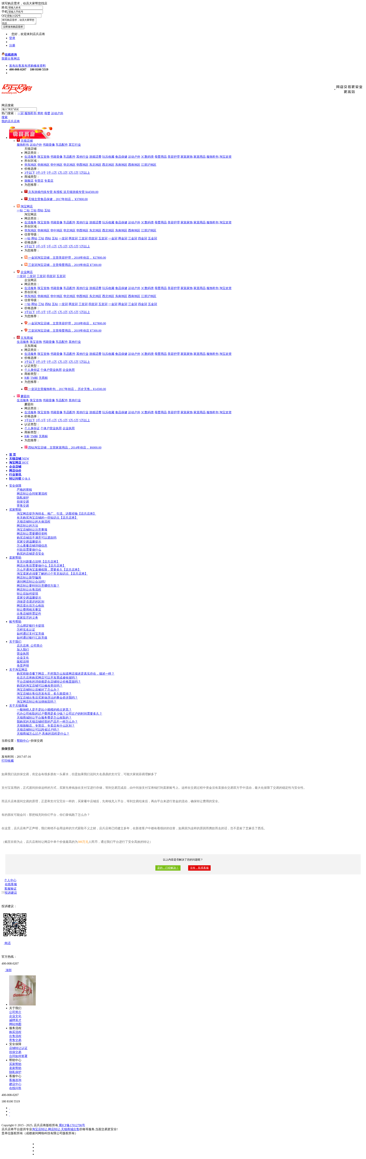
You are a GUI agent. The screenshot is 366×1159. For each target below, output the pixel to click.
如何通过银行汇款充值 (32, 637)
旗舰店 (29, 180)
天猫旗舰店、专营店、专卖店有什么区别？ (46, 725)
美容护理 (174, 156)
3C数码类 (147, 156)
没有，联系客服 (199, 867)
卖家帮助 (15, 557)
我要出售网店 (11, 58)
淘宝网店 (27, 206)
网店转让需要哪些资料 (32, 533)
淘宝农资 (225, 156)
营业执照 (23, 653)
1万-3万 (63, 172)
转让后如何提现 (27, 593)
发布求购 (27, 65)
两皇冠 (73, 238)
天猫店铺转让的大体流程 (33, 521)
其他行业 (82, 156)
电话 (7, 943)
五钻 (47, 210)
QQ (4, 15)
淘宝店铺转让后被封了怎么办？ (38, 689)
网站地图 (15, 1024)
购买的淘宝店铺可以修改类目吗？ (40, 685)
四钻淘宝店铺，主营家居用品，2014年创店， (64, 447)
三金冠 (132, 238)
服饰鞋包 (30, 113)
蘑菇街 (25, 396)
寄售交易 (23, 505)
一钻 (20, 210)
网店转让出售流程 (29, 589)
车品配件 (62, 144)
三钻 (33, 210)
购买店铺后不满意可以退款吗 (36, 537)
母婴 (47, 113)
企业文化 (23, 657)
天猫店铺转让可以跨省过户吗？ (38, 729)
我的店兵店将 (11, 121)
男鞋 (40, 113)
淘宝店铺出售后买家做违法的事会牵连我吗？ (47, 697)
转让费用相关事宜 (29, 609)
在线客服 (11, 884)
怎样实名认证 (26, 629)
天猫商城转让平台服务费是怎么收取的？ (44, 717)
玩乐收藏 (108, 156)
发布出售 (15, 65)
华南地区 (43, 164)
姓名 (5, 7)
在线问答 (15, 1088)
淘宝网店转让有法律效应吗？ (36, 701)
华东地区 (30, 164)
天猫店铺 (27, 140)
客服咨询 (15, 1080)
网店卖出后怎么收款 (30, 605)
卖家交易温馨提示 (29, 597)
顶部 (8, 970)
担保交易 (23, 501)
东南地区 (121, 164)
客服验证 (10, 888)
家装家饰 (187, 156)
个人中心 (10, 880)
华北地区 (69, 164)
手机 (5, 11)
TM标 (34, 377)
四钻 (40, 210)
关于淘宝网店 (18, 669)
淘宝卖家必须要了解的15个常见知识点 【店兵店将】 (52, 573)
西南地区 (134, 164)
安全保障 (15, 485)
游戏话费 (95, 156)
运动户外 (57, 113)
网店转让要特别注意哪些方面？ (38, 585)
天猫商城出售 (70, 1129)
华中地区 (56, 164)
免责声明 (23, 665)
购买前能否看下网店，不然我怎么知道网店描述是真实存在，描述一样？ (65, 673)
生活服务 (30, 156)
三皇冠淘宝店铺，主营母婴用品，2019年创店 (64, 264)
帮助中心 (23, 740)
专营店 (38, 180)
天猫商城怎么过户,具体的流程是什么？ (43, 733)
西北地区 (108, 164)
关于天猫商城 (18, 705)
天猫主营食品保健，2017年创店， (57, 199)
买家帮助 (15, 509)
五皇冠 (103, 238)
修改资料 (40, 65)
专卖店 (48, 180)
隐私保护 (23, 497)
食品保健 (121, 156)
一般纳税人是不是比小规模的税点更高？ (44, 709)
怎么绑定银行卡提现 (30, 625)
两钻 (34, 238)
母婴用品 (161, 156)
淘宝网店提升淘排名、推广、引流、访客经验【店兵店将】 (56, 513)
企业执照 (69, 369)
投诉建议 (11, 892)
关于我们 (15, 641)
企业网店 (27, 272)
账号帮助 (15, 621)
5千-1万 (52, 172)
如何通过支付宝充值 (30, 633)
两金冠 (122, 238)
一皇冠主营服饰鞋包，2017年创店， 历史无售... (66, 389)
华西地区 (82, 164)
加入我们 (23, 649)
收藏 (11, 760)
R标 (27, 377)
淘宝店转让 (39, 1129)
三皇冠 (83, 238)
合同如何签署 (18, 1056)
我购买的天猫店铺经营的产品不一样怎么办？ (47, 721)
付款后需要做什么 (29, 549)
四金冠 (142, 238)
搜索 (5, 117)
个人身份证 (32, 369)
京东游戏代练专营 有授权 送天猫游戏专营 (62, 192)
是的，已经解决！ (168, 867)
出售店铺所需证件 (29, 613)
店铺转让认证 (18, 1048)
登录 (12, 38)
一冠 (21, 113)
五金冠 (152, 238)
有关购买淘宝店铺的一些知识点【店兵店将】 (47, 517)
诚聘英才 (15, 1020)
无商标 (43, 377)
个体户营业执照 (51, 369)
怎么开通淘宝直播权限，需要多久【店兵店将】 (49, 569)
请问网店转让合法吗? (31, 581)
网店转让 (54, 1129)
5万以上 (84, 172)
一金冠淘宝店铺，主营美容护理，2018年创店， (66, 257)
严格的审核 (24, 489)
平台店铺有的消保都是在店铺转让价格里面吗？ (49, 681)
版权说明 (23, 661)
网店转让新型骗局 (29, 577)
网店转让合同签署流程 (32, 493)
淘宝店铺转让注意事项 (32, 529)
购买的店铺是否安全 (30, 553)
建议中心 (15, 1084)
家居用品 (199, 156)
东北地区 (95, 164)
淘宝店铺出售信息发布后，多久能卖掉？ (44, 693)
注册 (12, 45)
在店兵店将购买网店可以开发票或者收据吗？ (47, 677)
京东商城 (27, 337)
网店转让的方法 (27, 525)
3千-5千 (41, 172)
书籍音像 (49, 144)
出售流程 (15, 1036)
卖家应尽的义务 (27, 617)
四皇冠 (93, 238)
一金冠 (112, 238)
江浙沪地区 (148, 164)
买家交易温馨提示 (29, 541)
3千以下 (29, 172)
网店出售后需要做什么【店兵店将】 (41, 565)
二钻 (27, 210)
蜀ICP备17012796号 (71, 1125)
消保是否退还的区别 (30, 601)
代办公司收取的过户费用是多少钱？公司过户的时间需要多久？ (59, 713)
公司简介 (15, 1012)
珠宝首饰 (43, 156)
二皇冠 (31, 276)
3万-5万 (73, 172)
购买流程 (15, 1032)
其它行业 (75, 144)
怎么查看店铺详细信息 (32, 545)
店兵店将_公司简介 (30, 645)
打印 (5, 760)
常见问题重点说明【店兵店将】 (38, 561)
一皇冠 (63, 238)
